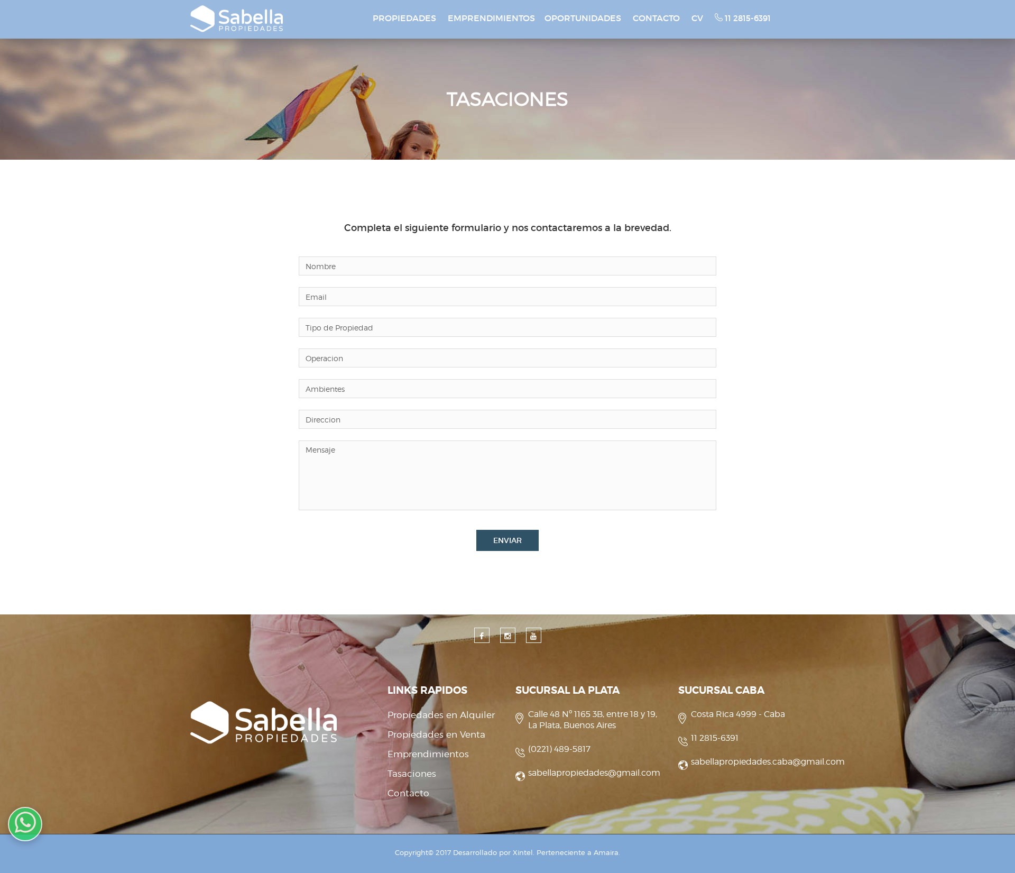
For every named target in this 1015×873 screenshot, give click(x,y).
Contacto (408, 793)
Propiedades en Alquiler (441, 715)
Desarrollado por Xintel (493, 852)
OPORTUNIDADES (583, 18)
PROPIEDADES (404, 18)
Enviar (507, 540)
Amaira (606, 852)
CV (697, 18)
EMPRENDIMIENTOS (491, 18)
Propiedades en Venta (436, 734)
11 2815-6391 (747, 18)
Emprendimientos (428, 754)
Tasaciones (411, 773)
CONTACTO (656, 18)
